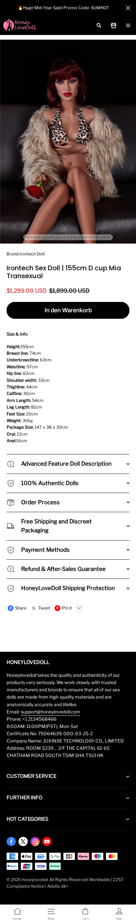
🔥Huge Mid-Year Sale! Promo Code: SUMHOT (63, 7)
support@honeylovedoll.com (50, 711)
